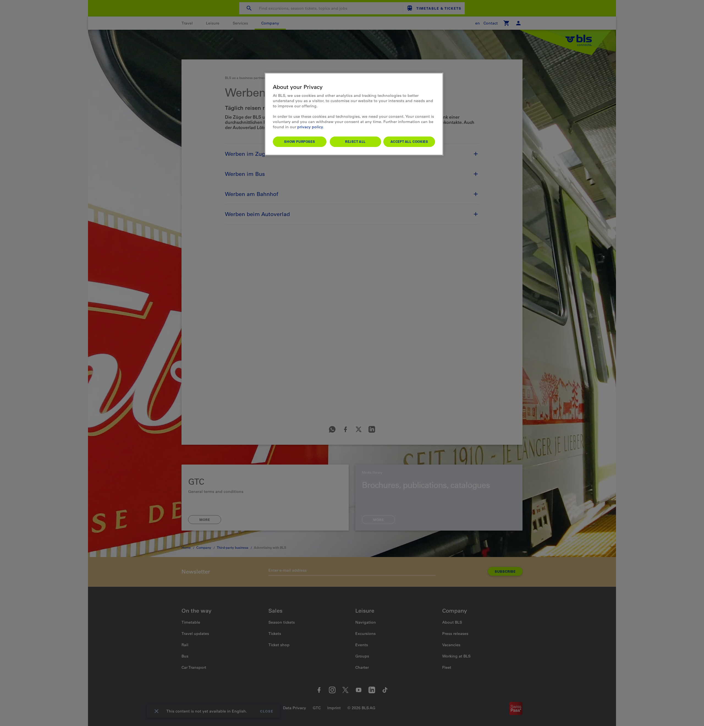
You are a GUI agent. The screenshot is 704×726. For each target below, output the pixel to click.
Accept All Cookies (409, 141)
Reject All (355, 141)
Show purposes (299, 141)
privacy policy (310, 126)
